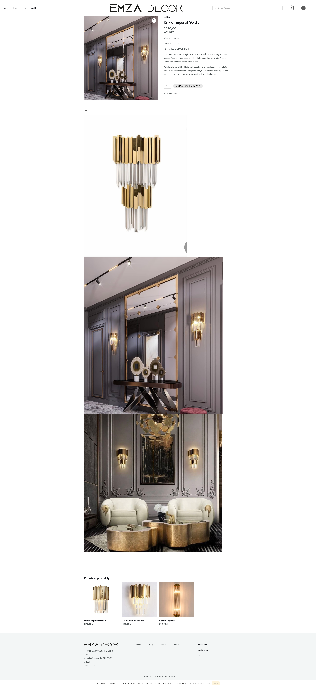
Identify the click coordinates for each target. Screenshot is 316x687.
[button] (154, 20)
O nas (23, 8)
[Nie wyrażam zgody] (313, 683)
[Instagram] (199, 655)
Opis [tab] (86, 110)
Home (5, 8)
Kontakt (32, 8)
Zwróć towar (203, 650)
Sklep (14, 8)
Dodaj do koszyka (188, 85)
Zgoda (215, 683)
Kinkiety (167, 17)
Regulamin (202, 644)
